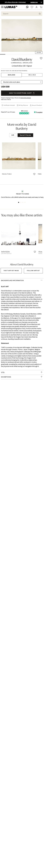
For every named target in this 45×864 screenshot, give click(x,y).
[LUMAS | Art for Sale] (11, 7)
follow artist (33, 270)
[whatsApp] (27, 7)
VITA (2, 372)
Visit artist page (11, 270)
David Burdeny (22, 59)
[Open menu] (2, 7)
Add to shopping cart (20, 93)
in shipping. (26, 97)
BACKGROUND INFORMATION (12, 280)
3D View (39, 52)
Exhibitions (6, 377)
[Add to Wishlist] (41, 58)
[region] (21, 160)
